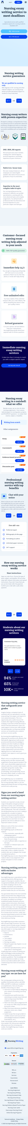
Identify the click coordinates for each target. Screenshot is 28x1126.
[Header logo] (3, 2)
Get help (19, 442)
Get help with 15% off (14, 365)
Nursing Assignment (14, 1090)
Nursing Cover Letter (14, 1108)
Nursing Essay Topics (14, 1103)
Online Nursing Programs (14, 1113)
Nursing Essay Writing (14, 1093)
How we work (14, 1080)
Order (18, 2)
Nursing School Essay (14, 1098)
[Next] (19, 101)
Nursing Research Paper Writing (14, 1100)
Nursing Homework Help (14, 1095)
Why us (14, 1070)
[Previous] (8, 101)
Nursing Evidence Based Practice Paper (14, 1105)
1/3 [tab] (14, 615)
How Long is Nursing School (14, 1110)
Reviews (14, 1083)
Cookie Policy (14, 1121)
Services (14, 1075)
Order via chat (15, 31)
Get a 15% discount (14, 36)
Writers (14, 1072)
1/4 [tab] (14, 101)
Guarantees (14, 1078)
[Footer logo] (14, 1043)
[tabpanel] (14, 89)
